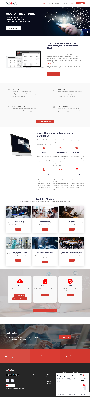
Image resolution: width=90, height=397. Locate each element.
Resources (57, 3)
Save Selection (72, 394)
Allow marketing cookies (63, 389)
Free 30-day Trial (80, 3)
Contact (66, 3)
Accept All (83, 394)
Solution (43, 3)
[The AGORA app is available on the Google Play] (16, 375)
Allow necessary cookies (63, 384)
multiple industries (42, 142)
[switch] (84, 385)
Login (72, 3)
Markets (51, 3)
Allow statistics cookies (63, 386)
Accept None (61, 394)
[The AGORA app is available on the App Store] (9, 375)
